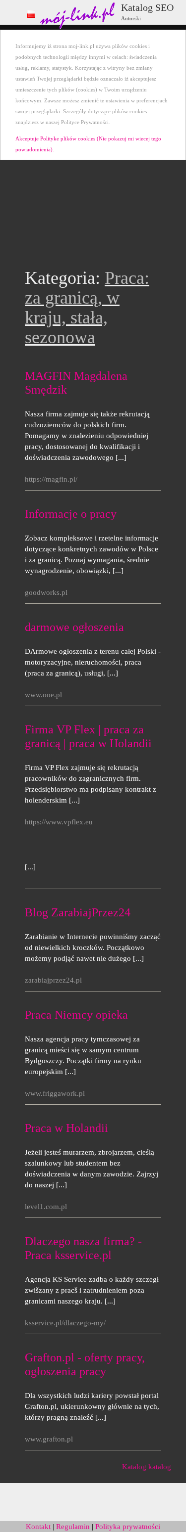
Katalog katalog (146, 1467)
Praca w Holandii (66, 1128)
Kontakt (38, 1527)
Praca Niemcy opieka (76, 1014)
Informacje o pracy (71, 513)
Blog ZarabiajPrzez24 (77, 912)
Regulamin (73, 1527)
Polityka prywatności (127, 1527)
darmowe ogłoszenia (74, 627)
